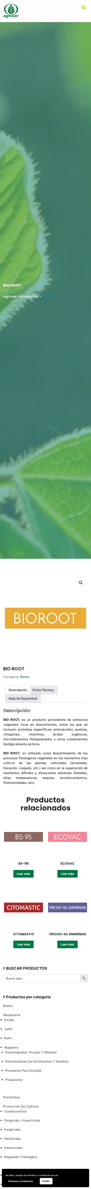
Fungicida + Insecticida (22, 1120)
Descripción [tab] (18, 690)
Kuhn (8, 1038)
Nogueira (11, 1047)
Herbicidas (12, 1139)
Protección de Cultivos (21, 1106)
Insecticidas (13, 1148)
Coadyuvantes (15, 1111)
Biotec (25, 677)
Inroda (9, 1020)
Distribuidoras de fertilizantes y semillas (37, 1061)
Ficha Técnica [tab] (43, 690)
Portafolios (11, 1097)
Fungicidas (12, 1129)
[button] (81, 583)
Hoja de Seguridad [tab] (23, 698)
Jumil (8, 1029)
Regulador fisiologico (20, 1157)
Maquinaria (11, 1015)
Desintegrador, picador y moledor (31, 1052)
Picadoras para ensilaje (23, 1071)
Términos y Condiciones (20, 1181)
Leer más (23, 873)
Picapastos (13, 1080)
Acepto (46, 1181)
